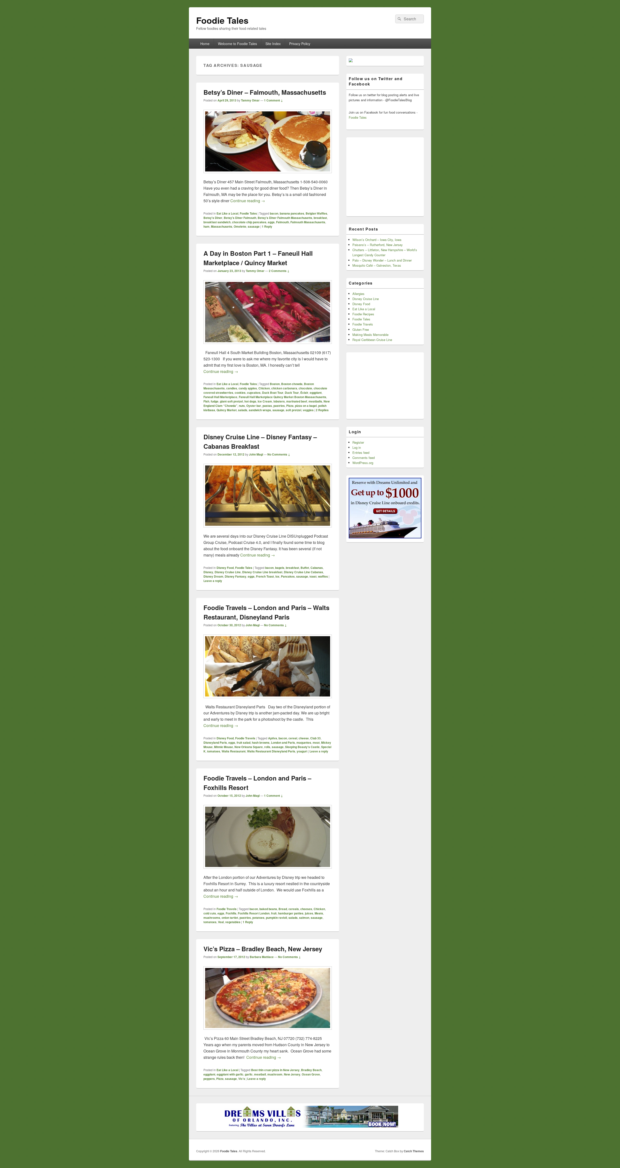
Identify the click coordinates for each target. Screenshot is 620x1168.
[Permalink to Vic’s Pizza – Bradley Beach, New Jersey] (267, 1032)
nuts (242, 405)
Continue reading (247, 200)
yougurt (302, 751)
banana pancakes (292, 213)
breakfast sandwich (217, 222)
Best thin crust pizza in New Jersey (275, 1070)
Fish (206, 401)
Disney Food (225, 567)
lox (277, 576)
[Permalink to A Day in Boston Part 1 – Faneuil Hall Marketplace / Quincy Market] (267, 346)
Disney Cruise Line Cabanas (303, 572)
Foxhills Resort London (254, 913)
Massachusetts (221, 226)
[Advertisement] (385, 175)
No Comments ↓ (278, 454)
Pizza (290, 405)
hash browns (261, 742)
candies (231, 388)
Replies (322, 410)
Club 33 (315, 738)
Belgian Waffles (316, 213)
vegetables (232, 922)
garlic (249, 1074)
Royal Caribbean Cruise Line (372, 339)
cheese (304, 738)
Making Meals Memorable (370, 334)
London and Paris (283, 742)
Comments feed (363, 457)
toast (313, 576)
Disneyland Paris (215, 742)
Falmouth (282, 222)
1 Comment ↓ (273, 100)
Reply (267, 226)
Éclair (304, 392)
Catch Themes (414, 1151)
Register (358, 442)
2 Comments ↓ (279, 271)
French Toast (265, 576)
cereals (293, 909)
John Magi (256, 454)
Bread (283, 909)
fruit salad (243, 742)
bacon (274, 213)
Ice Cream (265, 401)
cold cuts (209, 913)
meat (316, 742)
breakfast (320, 218)
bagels (279, 567)
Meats (319, 913)
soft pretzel (293, 410)
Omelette (240, 226)
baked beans (268, 909)
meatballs (315, 401)
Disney (208, 572)
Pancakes (288, 576)
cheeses (306, 909)
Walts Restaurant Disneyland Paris (271, 751)
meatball (260, 1074)
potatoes (258, 917)
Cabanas (316, 567)
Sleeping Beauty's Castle (302, 747)
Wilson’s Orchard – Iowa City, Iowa (376, 239)
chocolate (305, 388)
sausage (254, 226)
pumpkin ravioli (276, 917)
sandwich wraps (260, 410)
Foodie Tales (222, 20)
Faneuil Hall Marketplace (220, 397)
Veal (221, 922)
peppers (209, 1078)
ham (206, 226)
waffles (323, 576)
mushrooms (211, 917)
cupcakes (254, 392)
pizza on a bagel (306, 405)
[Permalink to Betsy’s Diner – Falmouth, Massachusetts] (267, 175)
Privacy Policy (299, 43)
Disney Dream (213, 576)
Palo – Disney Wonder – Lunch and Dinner (382, 260)
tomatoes (213, 751)
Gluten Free (360, 329)
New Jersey (292, 1074)
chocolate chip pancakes (249, 222)
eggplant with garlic (230, 1074)
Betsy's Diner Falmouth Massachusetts (285, 218)
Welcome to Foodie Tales (237, 43)
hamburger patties (290, 913)
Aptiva (272, 738)
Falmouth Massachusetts (307, 222)
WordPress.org (362, 462)
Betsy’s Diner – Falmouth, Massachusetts (264, 92)
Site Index (273, 43)
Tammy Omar (250, 100)
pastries (279, 405)
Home (204, 43)
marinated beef (296, 401)
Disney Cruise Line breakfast (262, 572)
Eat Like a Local (227, 213)
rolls (267, 747)
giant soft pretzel (231, 401)
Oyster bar (253, 405)
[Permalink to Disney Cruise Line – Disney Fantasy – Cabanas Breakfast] (267, 530)
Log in (356, 447)
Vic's (241, 1078)
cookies (240, 392)
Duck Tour (292, 392)
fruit (274, 913)
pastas (267, 405)
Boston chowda (291, 384)
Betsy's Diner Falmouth (240, 218)
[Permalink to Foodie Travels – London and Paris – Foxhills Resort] (267, 871)
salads (242, 410)
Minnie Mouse (223, 747)
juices (309, 913)
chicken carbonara (284, 388)
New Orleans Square (248, 747)
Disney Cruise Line (228, 572)
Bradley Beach (311, 1070)
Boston (275, 384)
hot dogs (250, 401)
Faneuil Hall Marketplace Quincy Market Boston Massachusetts (282, 397)
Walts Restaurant (234, 751)
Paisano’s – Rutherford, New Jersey (377, 244)
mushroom (274, 1074)
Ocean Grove (311, 1074)
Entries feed (360, 452)
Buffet (305, 567)
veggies (308, 410)
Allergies (358, 293)
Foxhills (231, 913)
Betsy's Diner (212, 218)
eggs (271, 222)
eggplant (316, 392)
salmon (304, 917)
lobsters (279, 401)
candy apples (248, 388)
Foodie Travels (245, 738)
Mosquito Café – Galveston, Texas (376, 265)
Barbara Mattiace (262, 957)
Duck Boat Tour (272, 392)
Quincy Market (227, 410)
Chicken (264, 388)
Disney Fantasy (235, 576)
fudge (214, 401)
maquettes (303, 742)
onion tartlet (230, 917)
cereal (292, 738)
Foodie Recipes (363, 314)
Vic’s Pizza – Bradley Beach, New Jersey (262, 948)
